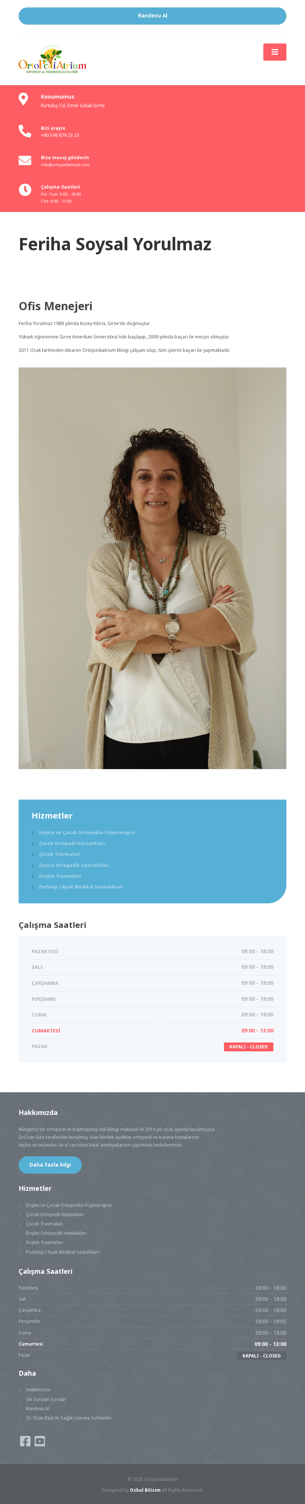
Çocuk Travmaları (59, 854)
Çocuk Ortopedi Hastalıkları (72, 843)
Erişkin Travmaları (60, 876)
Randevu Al (152, 15)
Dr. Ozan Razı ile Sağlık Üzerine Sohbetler (69, 1418)
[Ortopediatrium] (71, 57)
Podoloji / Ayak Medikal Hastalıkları (81, 887)
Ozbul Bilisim (145, 1490)
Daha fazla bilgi (50, 1164)
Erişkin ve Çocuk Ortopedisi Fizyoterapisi (87, 832)
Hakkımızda (38, 1389)
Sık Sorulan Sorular (46, 1399)
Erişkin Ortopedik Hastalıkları (74, 865)
